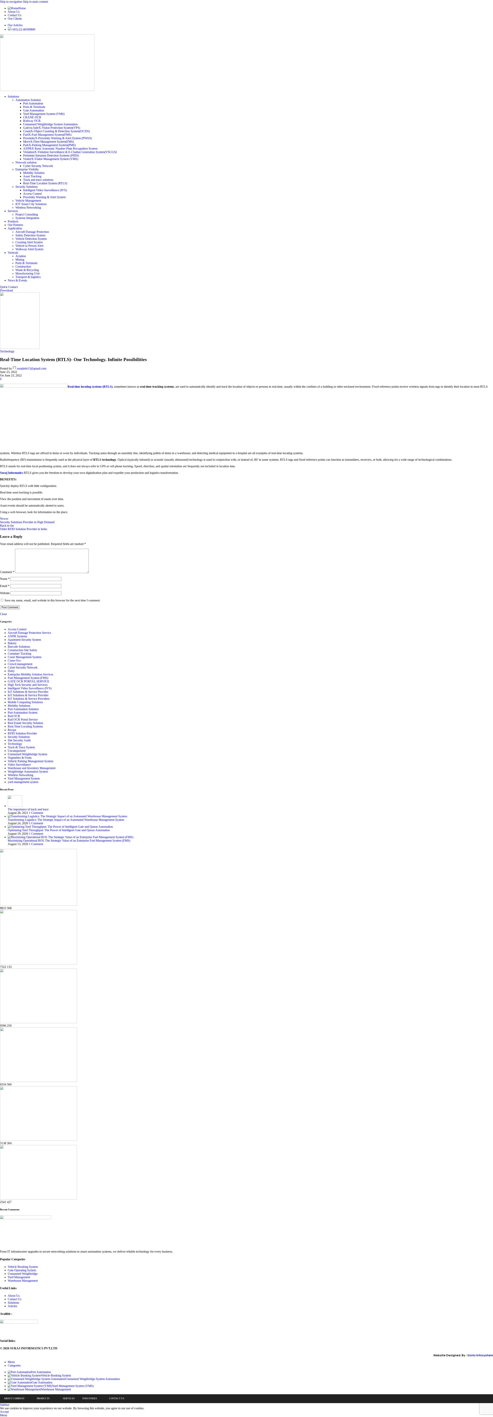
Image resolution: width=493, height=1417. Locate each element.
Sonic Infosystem (480, 1355)
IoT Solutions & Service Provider (28, 691)
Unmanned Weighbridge (23, 1273)
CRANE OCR (32, 117)
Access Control (32, 193)
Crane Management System (24, 657)
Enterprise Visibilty (27, 169)
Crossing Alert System (29, 242)
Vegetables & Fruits (20, 757)
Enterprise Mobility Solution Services (30, 674)
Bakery (12, 643)
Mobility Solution (33, 172)
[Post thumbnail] (15, 805)
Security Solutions (26, 186)
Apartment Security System (24, 639)
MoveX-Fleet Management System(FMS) (48, 141)
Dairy (11, 671)
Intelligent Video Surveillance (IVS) (45, 190)
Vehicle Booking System (23, 1266)
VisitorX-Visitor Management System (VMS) (50, 159)
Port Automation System (22, 712)
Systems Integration (27, 218)
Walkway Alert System (29, 249)
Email (4, 586)
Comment (7, 572)
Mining (19, 259)
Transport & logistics (28, 277)
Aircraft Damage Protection (32, 231)
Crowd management (20, 664)
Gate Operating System (22, 1270)
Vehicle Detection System (31, 238)
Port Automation (33, 103)
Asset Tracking (32, 176)
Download (6, 290)
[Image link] (25, 1218)
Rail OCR (14, 716)
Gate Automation (33, 110)
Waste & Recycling (27, 270)
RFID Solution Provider (22, 733)
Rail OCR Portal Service (23, 719)
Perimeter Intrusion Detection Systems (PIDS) (51, 155)
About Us (14, 1295)
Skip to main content (35, 1)
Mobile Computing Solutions (25, 702)
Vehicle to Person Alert (29, 245)
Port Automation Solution (23, 709)
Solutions (13, 1302)
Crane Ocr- (14, 660)
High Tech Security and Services (28, 684)
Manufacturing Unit (27, 273)
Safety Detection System (30, 235)
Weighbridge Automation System (28, 771)
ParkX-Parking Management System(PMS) (49, 145)
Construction (23, 266)
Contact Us (14, 1299)
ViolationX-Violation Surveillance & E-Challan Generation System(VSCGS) (70, 152)
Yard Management (19, 1277)
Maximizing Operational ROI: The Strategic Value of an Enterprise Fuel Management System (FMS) (69, 840)
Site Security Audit (19, 740)
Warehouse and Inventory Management (31, 768)
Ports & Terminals (34, 107)
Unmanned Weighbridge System (27, 754)
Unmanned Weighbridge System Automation (50, 124)
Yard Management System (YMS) (44, 113)
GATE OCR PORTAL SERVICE (28, 681)
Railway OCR (32, 120)
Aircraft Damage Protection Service (29, 632)
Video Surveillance (19, 764)
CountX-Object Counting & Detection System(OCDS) (56, 131)
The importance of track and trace (28, 809)
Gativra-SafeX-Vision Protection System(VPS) (51, 127)
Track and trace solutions (38, 179)
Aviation (20, 256)
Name (5, 578)
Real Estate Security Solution (25, 723)
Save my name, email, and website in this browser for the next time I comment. (52, 600)
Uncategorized (16, 750)
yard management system (23, 782)
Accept (4, 1411)
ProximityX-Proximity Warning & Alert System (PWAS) (57, 138)
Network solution (26, 162)
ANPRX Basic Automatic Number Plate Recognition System (60, 148)
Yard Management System (24, 778)
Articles (12, 1306)
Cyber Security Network (38, 166)
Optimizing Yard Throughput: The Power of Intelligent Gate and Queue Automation (59, 830)
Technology (7, 351)
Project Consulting (26, 214)
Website (5, 593)
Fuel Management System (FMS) (28, 677)
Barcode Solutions (19, 646)
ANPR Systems (17, 636)
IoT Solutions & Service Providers (28, 698)
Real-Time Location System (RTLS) (45, 183)
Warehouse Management (23, 1280)
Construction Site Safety (22, 650)
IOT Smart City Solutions (31, 204)
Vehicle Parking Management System (30, 761)
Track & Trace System (21, 747)
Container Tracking (19, 653)
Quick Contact (9, 287)
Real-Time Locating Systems (25, 726)
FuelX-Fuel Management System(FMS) (47, 134)
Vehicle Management (28, 200)
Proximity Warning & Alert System (44, 197)
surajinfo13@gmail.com (31, 368)
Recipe (12, 730)
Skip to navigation (11, 1)
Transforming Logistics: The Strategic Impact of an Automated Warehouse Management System (66, 819)
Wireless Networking (28, 207)
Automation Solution (28, 100)
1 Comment (36, 812)
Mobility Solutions (19, 705)
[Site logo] (47, 90)
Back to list (7, 525)
